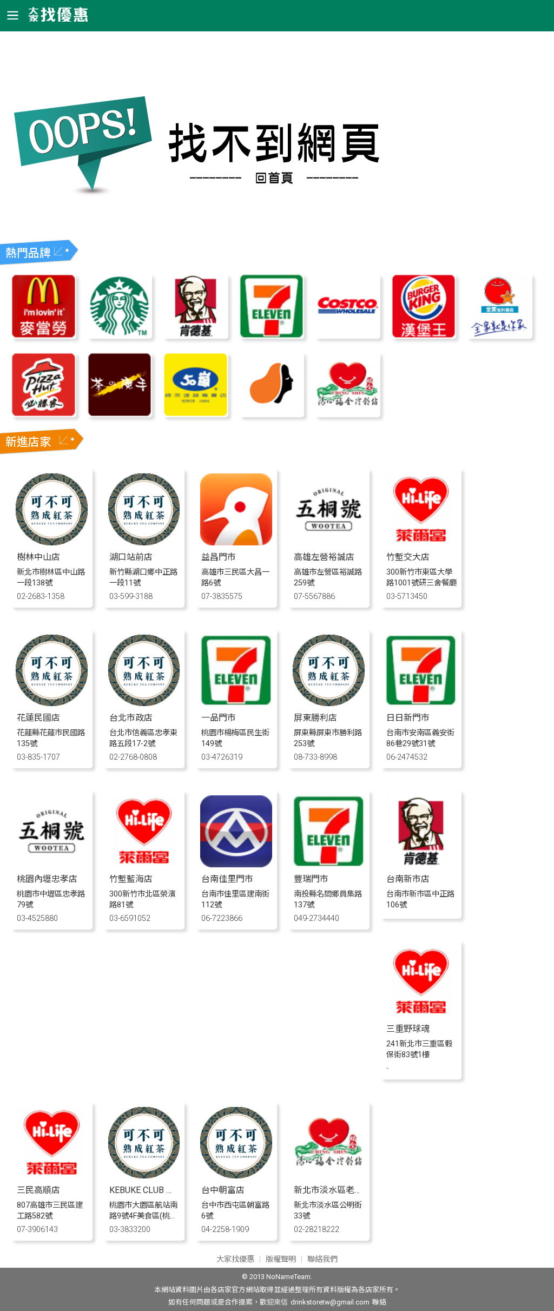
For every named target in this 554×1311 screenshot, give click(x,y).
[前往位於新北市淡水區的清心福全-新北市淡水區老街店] (329, 1175)
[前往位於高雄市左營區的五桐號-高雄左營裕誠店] (329, 542)
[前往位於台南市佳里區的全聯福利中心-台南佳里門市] (236, 864)
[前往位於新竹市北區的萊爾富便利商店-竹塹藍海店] (144, 864)
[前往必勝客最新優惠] (43, 414)
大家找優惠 (235, 1259)
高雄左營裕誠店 (324, 557)
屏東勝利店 (315, 718)
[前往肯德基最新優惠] (195, 336)
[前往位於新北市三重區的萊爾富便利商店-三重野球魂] (421, 1014)
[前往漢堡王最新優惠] (423, 336)
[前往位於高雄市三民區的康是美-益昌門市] (236, 542)
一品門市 (218, 718)
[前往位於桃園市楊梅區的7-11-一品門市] (236, 703)
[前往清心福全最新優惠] (347, 414)
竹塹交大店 (408, 557)
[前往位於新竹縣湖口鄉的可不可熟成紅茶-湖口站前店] (144, 542)
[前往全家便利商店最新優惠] (499, 336)
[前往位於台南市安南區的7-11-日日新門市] (421, 703)
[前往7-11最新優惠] (271, 336)
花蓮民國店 (38, 718)
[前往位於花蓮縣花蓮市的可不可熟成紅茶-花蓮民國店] (52, 703)
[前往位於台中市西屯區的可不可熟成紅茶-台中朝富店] (236, 1175)
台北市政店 (131, 718)
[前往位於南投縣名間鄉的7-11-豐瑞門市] (329, 864)
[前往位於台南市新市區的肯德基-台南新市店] (421, 864)
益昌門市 (218, 557)
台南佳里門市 (227, 879)
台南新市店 (408, 879)
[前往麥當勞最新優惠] (43, 336)
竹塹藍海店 (131, 879)
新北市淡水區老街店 (333, 1190)
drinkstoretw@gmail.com (330, 1302)
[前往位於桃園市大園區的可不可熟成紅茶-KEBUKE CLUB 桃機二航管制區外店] (144, 1175)
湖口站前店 (131, 557)
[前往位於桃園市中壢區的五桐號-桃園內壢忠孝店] (52, 864)
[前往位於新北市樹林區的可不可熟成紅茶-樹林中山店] (52, 542)
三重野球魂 (408, 1029)
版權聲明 (281, 1259)
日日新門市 (408, 718)
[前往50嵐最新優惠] (195, 414)
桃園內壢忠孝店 (47, 879)
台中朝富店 (223, 1190)
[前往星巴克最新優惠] (119, 336)
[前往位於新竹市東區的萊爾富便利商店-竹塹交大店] (421, 542)
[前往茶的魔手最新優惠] (119, 414)
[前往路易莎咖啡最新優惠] (271, 414)
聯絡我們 (322, 1259)
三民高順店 (38, 1190)
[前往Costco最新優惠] (347, 336)
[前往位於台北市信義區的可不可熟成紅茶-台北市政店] (144, 703)
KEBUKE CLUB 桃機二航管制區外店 (176, 1190)
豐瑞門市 (311, 879)
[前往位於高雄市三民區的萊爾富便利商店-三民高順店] (52, 1175)
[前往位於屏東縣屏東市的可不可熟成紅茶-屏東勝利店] (329, 703)
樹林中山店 (38, 557)
